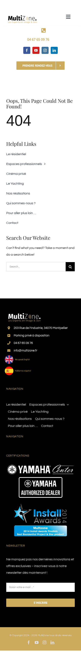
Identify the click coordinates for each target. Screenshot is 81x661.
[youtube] (35, 50)
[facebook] (26, 50)
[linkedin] (54, 50)
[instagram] (45, 50)
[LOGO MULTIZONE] (22, 14)
